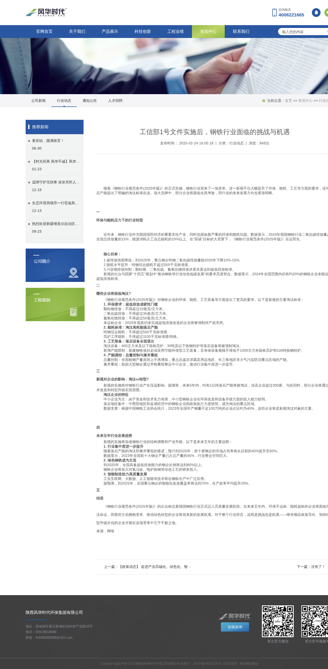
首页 (288, 101)
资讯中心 (208, 31)
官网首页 (44, 31)
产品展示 (110, 31)
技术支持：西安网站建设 (241, 663)
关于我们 (77, 31)
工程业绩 (175, 31)
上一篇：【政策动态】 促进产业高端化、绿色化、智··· (147, 567)
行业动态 (64, 101)
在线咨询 (235, 627)
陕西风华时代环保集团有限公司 (54, 612)
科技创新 (143, 31)
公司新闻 (38, 101)
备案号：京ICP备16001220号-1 (202, 663)
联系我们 (241, 31)
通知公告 (90, 101)
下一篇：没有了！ (311, 567)
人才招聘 (115, 101)
